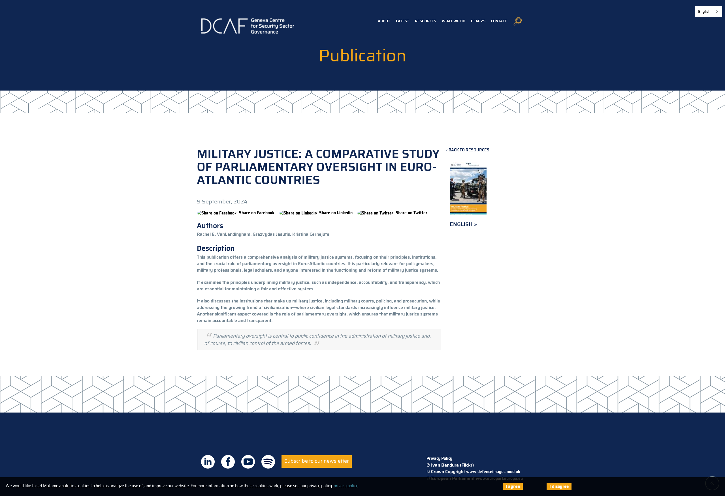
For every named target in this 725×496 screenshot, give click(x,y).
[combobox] (708, 11)
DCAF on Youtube (248, 462)
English (462, 224)
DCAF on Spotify (268, 462)
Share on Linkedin (336, 213)
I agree (513, 486)
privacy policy (346, 486)
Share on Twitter (411, 213)
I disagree (559, 486)
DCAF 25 (478, 21)
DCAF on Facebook (228, 462)
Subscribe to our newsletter (316, 461)
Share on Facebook (256, 213)
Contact (499, 21)
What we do (453, 21)
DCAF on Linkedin (208, 462)
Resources (425, 21)
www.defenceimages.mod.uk (493, 472)
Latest (402, 21)
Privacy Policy (439, 458)
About (384, 21)
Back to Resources (469, 150)
